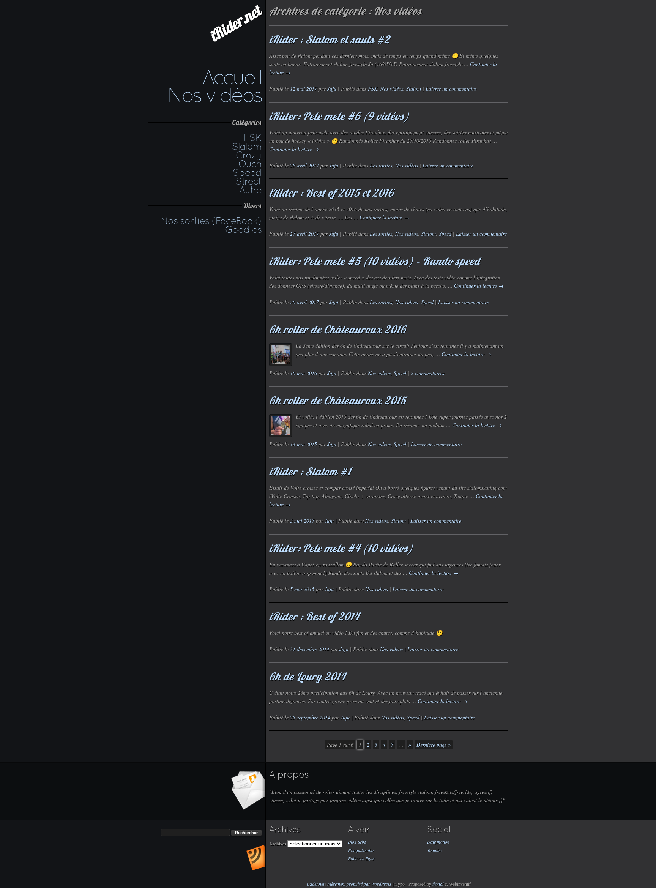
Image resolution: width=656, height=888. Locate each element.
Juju (331, 88)
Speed (247, 172)
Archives (277, 844)
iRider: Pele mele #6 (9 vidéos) (339, 116)
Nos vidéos (214, 95)
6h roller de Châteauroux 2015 (337, 400)
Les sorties (381, 165)
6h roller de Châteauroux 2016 (337, 329)
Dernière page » (433, 744)
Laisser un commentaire (451, 88)
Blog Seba (357, 842)
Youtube (434, 850)
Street (249, 181)
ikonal (437, 884)
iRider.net (236, 23)
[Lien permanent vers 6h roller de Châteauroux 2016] (280, 354)
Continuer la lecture (294, 149)
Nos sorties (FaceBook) (211, 220)
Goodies (243, 229)
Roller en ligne (361, 858)
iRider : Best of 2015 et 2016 (331, 192)
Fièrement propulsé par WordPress (360, 884)
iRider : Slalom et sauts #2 (329, 39)
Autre (250, 190)
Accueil (232, 77)
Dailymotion (438, 842)
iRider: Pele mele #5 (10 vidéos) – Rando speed (374, 261)
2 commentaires (427, 373)
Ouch (250, 163)
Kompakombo (361, 850)
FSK (253, 137)
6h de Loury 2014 (307, 676)
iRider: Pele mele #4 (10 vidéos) (341, 548)
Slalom (247, 146)
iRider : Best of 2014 (314, 616)
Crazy (249, 155)
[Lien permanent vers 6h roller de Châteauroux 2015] (280, 425)
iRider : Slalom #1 (310, 471)
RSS (255, 857)
